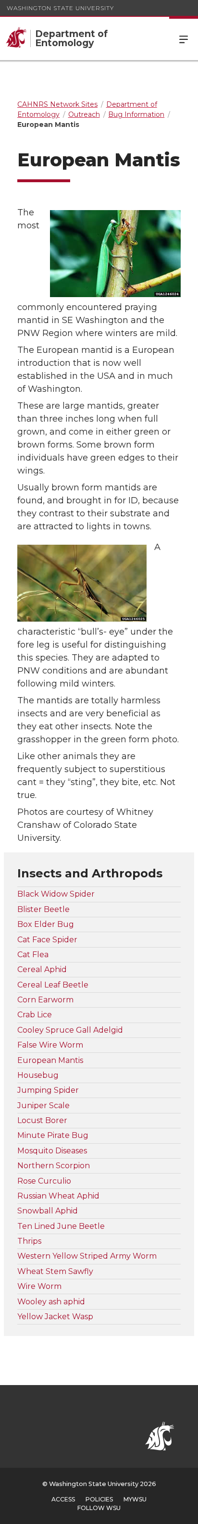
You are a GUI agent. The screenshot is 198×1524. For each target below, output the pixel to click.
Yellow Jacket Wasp (55, 1316)
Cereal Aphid (42, 969)
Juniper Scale (43, 1105)
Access (63, 1499)
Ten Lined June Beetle (61, 1226)
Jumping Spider (48, 1090)
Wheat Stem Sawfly (55, 1271)
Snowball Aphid (47, 1210)
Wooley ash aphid (51, 1301)
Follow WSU (99, 1508)
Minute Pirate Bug (52, 1135)
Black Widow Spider (56, 894)
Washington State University (60, 8)
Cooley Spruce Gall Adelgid (70, 1030)
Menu (183, 38)
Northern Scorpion (53, 1165)
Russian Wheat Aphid (58, 1195)
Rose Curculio (44, 1181)
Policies (99, 1499)
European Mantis (50, 1060)
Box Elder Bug (45, 924)
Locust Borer (42, 1120)
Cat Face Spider (47, 939)
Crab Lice (34, 1014)
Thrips (29, 1241)
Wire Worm (39, 1286)
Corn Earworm (45, 999)
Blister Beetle (43, 909)
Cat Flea (33, 954)
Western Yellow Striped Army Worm (87, 1256)
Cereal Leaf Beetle (52, 984)
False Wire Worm (50, 1044)
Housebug (38, 1075)
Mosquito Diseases (52, 1150)
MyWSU (135, 1499)
